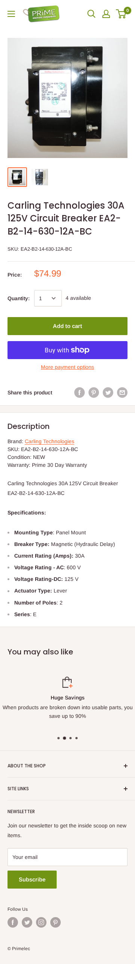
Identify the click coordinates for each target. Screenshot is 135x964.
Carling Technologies (49, 441)
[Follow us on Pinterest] (55, 922)
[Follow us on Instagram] (41, 922)
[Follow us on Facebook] (13, 922)
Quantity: (19, 298)
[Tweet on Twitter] (108, 392)
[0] (121, 13)
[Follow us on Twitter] (27, 922)
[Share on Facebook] (79, 392)
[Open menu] (11, 14)
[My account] (106, 14)
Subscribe (32, 879)
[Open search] (91, 14)
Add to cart (67, 326)
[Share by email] (122, 392)
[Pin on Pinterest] (93, 392)
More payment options (67, 367)
